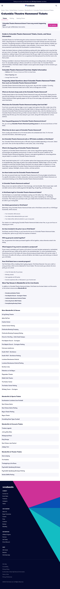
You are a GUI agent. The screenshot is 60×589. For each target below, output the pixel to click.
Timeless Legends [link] (6, 428)
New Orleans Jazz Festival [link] (9, 443)
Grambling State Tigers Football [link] (11, 419)
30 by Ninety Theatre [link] (8, 314)
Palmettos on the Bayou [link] (8, 370)
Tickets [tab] (5, 18)
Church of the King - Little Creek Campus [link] (13, 337)
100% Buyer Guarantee (36, 1)
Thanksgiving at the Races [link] (9, 463)
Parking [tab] (12, 18)
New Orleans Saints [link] (7, 404)
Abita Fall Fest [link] (6, 318)
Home (2, 10)
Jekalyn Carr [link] (5, 447)
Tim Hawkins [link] (5, 459)
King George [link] (5, 439)
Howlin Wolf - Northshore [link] (9, 352)
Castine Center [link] (6, 322)
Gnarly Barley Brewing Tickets (13, 303)
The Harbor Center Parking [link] (9, 385)
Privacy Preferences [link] (7, 577)
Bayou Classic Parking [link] (8, 411)
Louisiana (21, 10)
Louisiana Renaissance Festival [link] (10, 359)
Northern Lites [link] (6, 367)
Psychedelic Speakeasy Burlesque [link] (11, 467)
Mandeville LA (28, 10)
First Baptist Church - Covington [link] (11, 340)
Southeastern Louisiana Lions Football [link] (12, 400)
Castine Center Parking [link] (8, 325)
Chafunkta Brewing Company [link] (10, 329)
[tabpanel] (30, 25)
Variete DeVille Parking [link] (8, 474)
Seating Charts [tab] (21, 18)
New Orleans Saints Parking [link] (9, 408)
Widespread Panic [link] (7, 435)
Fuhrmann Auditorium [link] (8, 348)
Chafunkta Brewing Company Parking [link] (12, 333)
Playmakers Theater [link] (7, 374)
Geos (7, 10)
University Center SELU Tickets (13, 300)
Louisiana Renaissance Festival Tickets (15, 298)
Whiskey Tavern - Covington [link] (10, 389)
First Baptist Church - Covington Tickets (16, 295)
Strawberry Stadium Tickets (12, 293)
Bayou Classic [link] (6, 415)
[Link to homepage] (30, 5)
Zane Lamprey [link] (6, 456)
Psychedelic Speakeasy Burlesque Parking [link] (13, 471)
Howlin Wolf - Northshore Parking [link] (11, 355)
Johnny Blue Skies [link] (7, 432)
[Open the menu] (2, 5)
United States (13, 10)
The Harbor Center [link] (7, 382)
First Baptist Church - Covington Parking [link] (13, 344)
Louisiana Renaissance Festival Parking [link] (12, 363)
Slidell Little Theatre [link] (7, 378)
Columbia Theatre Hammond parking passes (25, 123)
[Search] (56, 5)
